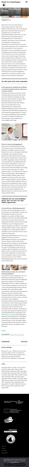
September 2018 (6, 378)
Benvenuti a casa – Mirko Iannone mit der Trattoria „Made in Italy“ (14, 352)
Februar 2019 (18, 375)
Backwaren (14, 334)
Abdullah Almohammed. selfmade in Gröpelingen (13, 357)
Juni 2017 (12, 384)
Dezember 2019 (6, 373)
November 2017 (9, 382)
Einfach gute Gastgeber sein (17, 354)
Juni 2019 (4, 375)
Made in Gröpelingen (11, 2)
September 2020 (14, 371)
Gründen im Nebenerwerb (17, 335)
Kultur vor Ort (23, 235)
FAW (22, 241)
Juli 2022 (14, 367)
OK (6, 464)
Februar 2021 (18, 369)
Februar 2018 (8, 380)
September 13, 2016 (6, 20)
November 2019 (15, 373)
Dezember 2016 (9, 386)
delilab (4, 335)
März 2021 (11, 369)
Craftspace (20, 297)
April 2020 (23, 371)
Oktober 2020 (5, 371)
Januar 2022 (21, 367)
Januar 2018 (16, 380)
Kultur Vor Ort (9, 314)
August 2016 (5, 387)
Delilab (4, 330)
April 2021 (4, 369)
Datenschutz (5, 453)
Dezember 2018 (9, 376)
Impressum (4, 450)
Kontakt (3, 448)
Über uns (4, 446)
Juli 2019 (23, 373)
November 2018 (19, 376)
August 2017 (5, 384)
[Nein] (27, 462)
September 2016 (19, 386)
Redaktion (6, 19)
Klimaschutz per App (8, 356)
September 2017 (19, 382)
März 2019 (11, 375)
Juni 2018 (20, 378)
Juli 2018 (14, 378)
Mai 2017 (18, 384)
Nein (10, 464)
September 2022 (6, 367)
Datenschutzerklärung (19, 464)
